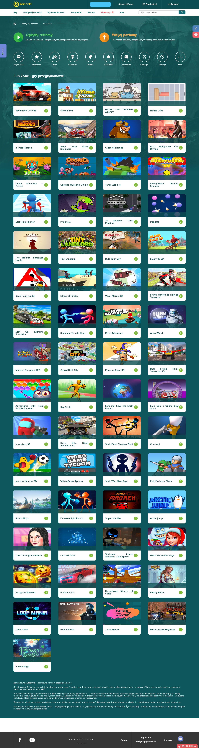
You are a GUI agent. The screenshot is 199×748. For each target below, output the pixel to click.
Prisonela (65, 222)
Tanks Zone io (113, 185)
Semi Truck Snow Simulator (74, 147)
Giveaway (106, 12)
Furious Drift (67, 592)
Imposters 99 (22, 444)
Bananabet (76, 12)
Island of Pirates (69, 296)
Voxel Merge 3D (114, 296)
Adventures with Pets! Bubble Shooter (29, 407)
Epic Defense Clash (161, 481)
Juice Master (112, 629)
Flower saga (22, 666)
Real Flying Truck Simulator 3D (164, 370)
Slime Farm (66, 111)
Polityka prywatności (146, 742)
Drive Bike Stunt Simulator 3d (74, 444)
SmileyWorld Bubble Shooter (164, 184)
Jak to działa (189, 746)
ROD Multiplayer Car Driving (164, 147)
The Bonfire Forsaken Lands (29, 259)
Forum (91, 12)
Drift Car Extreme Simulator (29, 333)
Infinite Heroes (23, 148)
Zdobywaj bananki (32, 12)
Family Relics (157, 592)
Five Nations (67, 629)
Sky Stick (65, 407)
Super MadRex (113, 518)
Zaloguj (174, 4)
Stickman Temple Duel (72, 333)
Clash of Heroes (114, 148)
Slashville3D (157, 259)
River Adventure (114, 333)
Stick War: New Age (116, 481)
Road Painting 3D (25, 296)
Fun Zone (47, 24)
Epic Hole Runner (25, 222)
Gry (15, 12)
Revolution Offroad (25, 111)
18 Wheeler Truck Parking (119, 222)
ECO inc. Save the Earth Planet (119, 407)
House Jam (156, 111)
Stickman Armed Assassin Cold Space (119, 555)
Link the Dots (67, 555)
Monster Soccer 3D (26, 481)
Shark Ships (22, 518)
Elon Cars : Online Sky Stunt (164, 407)
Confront (155, 444)
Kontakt (168, 740)
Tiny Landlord (67, 259)
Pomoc (124, 740)
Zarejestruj (151, 4)
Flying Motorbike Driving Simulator (164, 296)
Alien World (156, 333)
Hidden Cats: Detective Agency (119, 110)
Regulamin (146, 738)
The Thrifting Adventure (28, 555)
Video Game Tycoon (71, 481)
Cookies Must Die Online (74, 185)
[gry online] (23, 4)
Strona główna (125, 4)
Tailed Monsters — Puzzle (29, 184)
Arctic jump (156, 518)
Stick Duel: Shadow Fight (119, 444)
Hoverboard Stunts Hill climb (119, 592)
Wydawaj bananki (56, 12)
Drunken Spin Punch (71, 518)
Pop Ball (154, 222)
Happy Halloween (25, 592)
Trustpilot (81, 743)
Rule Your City (113, 259)
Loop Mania (21, 629)
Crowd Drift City (69, 370)
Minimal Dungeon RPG (27, 370)
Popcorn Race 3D (115, 370)
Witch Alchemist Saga (162, 555)
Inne (122, 12)
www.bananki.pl (81, 739)
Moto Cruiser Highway (162, 629)
